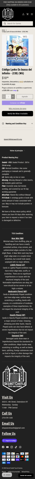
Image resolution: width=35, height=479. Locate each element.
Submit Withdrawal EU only (13, 139)
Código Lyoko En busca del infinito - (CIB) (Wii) (15, 31)
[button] (27, 14)
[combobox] (17, 23)
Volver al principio (16, 151)
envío (21, 82)
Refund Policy (25, 472)
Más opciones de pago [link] (17, 108)
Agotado (25, 97)
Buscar (4, 472)
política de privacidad (14, 472)
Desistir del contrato (26, 475)
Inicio (3, 30)
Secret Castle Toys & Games (14, 468)
